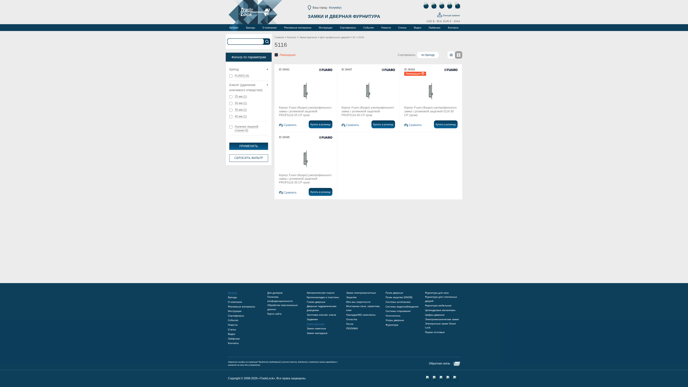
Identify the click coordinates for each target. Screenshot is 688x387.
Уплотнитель (393, 315)
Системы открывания (398, 311)
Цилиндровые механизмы (440, 310)
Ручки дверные (394, 292)
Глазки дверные (316, 301)
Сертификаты (236, 315)
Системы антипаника (398, 301)
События (233, 320)
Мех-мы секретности (358, 301)
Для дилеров (274, 292)
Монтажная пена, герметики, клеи (363, 308)
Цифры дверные (435, 314)
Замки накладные (317, 333)
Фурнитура (392, 324)
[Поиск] (267, 41)
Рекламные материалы (241, 306)
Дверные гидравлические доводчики (321, 308)
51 (354, 37)
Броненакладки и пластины (323, 297)
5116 (361, 37)
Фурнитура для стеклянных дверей (441, 298)
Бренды (232, 297)
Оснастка (351, 319)
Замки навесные (316, 328)
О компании (235, 301)
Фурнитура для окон (437, 292)
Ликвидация (287, 54)
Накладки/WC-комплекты (361, 314)
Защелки (351, 297)
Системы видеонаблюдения (402, 306)
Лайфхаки (234, 338)
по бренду (428, 54)
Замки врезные (308, 37)
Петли (349, 323)
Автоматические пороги (321, 292)
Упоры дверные (395, 320)
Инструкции (235, 311)
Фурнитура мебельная (438, 305)
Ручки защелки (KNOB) (399, 297)
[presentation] (451, 55)
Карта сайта (274, 313)
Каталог (291, 37)
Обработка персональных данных (282, 307)
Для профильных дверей (335, 37)
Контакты (233, 343)
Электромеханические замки (442, 319)
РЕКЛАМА (352, 328)
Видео (231, 334)
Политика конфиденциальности (280, 298)
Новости (233, 324)
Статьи (232, 329)
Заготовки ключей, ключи (321, 314)
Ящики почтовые (435, 332)
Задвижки (312, 319)
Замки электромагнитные (361, 292)
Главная (279, 37)
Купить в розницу (320, 124)
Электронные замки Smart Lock (440, 325)
